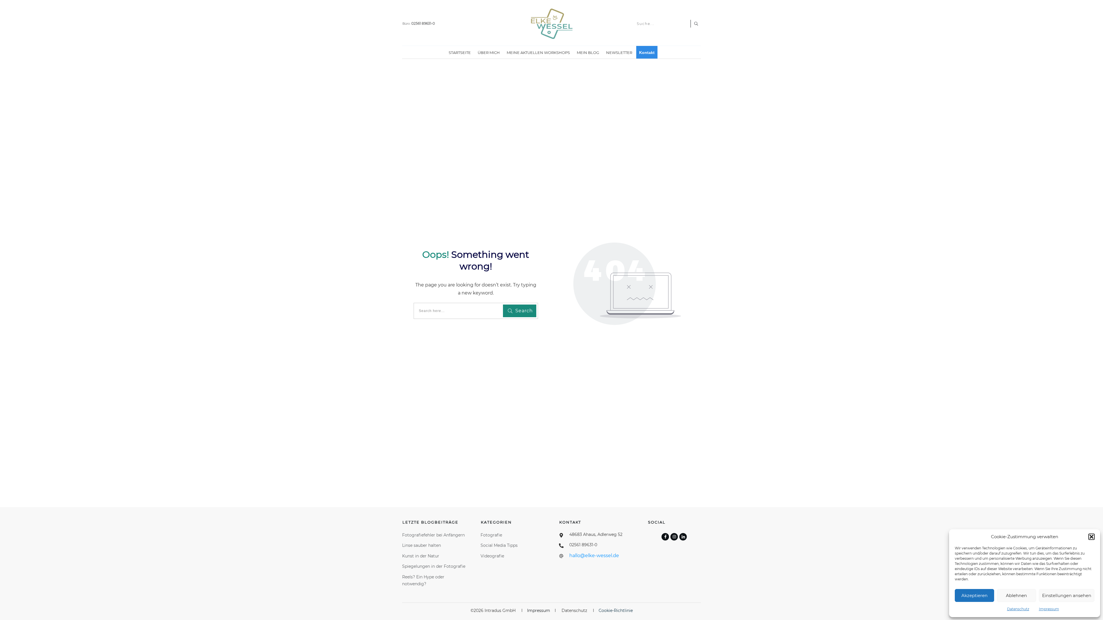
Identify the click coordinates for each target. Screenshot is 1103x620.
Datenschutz (1018, 609)
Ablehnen (1016, 595)
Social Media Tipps (499, 545)
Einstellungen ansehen (1066, 595)
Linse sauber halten (422, 545)
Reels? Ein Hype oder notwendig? (423, 580)
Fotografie (491, 535)
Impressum (1049, 609)
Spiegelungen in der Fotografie (433, 566)
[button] (1091, 537)
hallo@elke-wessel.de (594, 555)
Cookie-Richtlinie (616, 610)
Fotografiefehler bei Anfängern (434, 535)
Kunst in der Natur (420, 556)
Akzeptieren (974, 595)
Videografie (492, 556)
